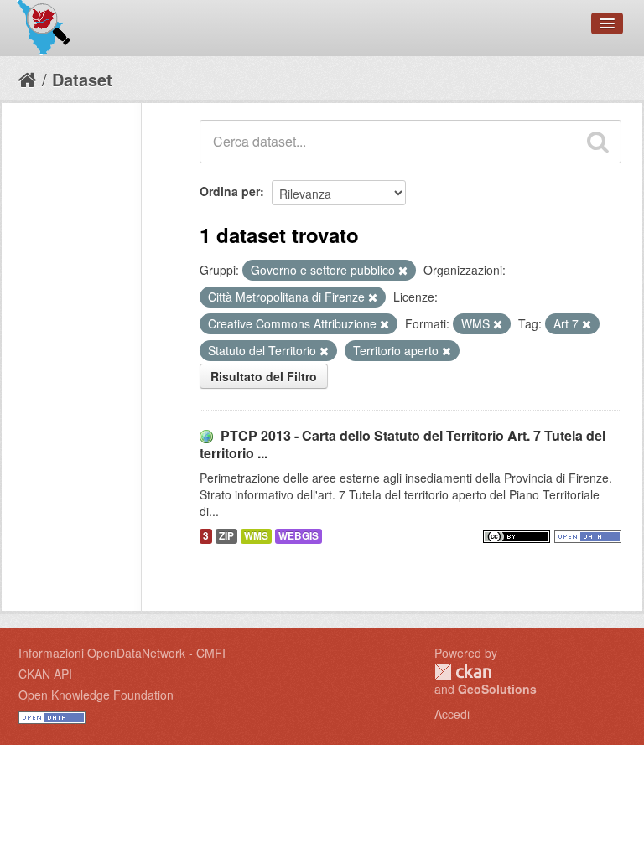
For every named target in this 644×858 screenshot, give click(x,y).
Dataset (82, 79)
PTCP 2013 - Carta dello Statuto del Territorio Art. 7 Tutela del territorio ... (402, 444)
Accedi (452, 714)
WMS (256, 536)
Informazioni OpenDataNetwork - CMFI (122, 652)
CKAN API (45, 673)
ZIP (226, 536)
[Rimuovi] (403, 270)
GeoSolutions (497, 688)
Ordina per (230, 191)
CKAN (462, 671)
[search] (598, 141)
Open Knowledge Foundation (96, 694)
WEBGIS (298, 536)
